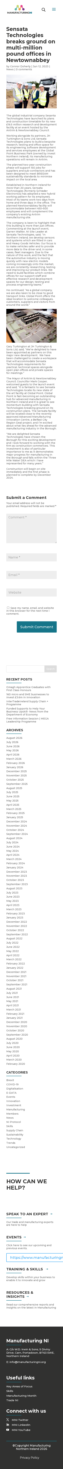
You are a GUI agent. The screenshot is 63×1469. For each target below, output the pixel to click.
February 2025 (15, 813)
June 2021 (12, 997)
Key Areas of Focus (19, 1386)
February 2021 (15, 1013)
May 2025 (12, 800)
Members (12, 1113)
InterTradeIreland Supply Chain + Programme (27, 703)
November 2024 (16, 825)
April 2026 (12, 754)
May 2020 (12, 1051)
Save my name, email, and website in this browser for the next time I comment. (30, 611)
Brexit (10, 1080)
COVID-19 (12, 1084)
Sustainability (14, 1134)
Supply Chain (14, 1130)
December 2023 (16, 871)
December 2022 (16, 921)
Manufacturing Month (21, 1395)
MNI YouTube (21, 1430)
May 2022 (12, 951)
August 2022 (14, 938)
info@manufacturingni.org (27, 1362)
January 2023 (14, 917)
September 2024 (17, 834)
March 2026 (14, 758)
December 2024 (16, 821)
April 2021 (12, 1005)
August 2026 (14, 738)
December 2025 (16, 771)
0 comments (24, 69)
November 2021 (16, 976)
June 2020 (13, 1047)
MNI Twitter (20, 1420)
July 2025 (12, 792)
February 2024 (15, 863)
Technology (13, 1138)
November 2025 (16, 775)
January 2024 (14, 867)
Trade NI (12, 1400)
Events (10, 1096)
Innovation (13, 1101)
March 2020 (14, 1059)
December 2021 (16, 972)
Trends (10, 1142)
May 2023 (12, 900)
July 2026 (12, 742)
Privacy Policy (29, 1457)
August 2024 (14, 838)
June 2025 (12, 796)
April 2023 (12, 905)
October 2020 (15, 1030)
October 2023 (15, 880)
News (10, 69)
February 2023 (15, 913)
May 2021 (12, 1001)
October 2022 (15, 930)
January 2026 (14, 767)
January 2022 (14, 967)
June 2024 (13, 846)
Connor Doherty (20, 66)
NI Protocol (13, 1122)
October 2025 (15, 779)
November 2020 (16, 1026)
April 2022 (12, 955)
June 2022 (13, 946)
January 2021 (14, 1017)
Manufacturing (15, 1109)
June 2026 (13, 746)
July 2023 (12, 892)
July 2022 (12, 942)
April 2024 (12, 854)
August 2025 (14, 788)
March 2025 (13, 809)
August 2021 (14, 988)
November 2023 (16, 875)
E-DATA (11, 1092)
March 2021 (13, 1009)
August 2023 (14, 888)
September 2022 (17, 934)
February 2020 (15, 1063)
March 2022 (14, 959)
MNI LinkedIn (21, 1425)
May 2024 (12, 850)
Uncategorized (15, 1147)
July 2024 (12, 842)
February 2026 (15, 763)
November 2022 (16, 926)
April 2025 (12, 804)
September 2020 (17, 1034)
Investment (13, 1105)
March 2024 (14, 859)
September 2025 (17, 784)
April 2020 (13, 1055)
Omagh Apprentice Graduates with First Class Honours (28, 689)
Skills (9, 1126)
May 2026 (12, 750)
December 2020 (16, 1022)
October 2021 (14, 980)
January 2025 (14, 817)
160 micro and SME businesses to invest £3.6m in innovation (27, 696)
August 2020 (14, 1038)
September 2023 (17, 884)
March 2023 (14, 909)
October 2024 (15, 830)
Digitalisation (14, 1088)
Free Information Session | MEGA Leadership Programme (27, 720)
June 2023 (13, 896)
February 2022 (15, 963)
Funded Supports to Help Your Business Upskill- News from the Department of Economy (27, 711)
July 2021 (12, 992)
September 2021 (16, 984)
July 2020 (12, 1043)
